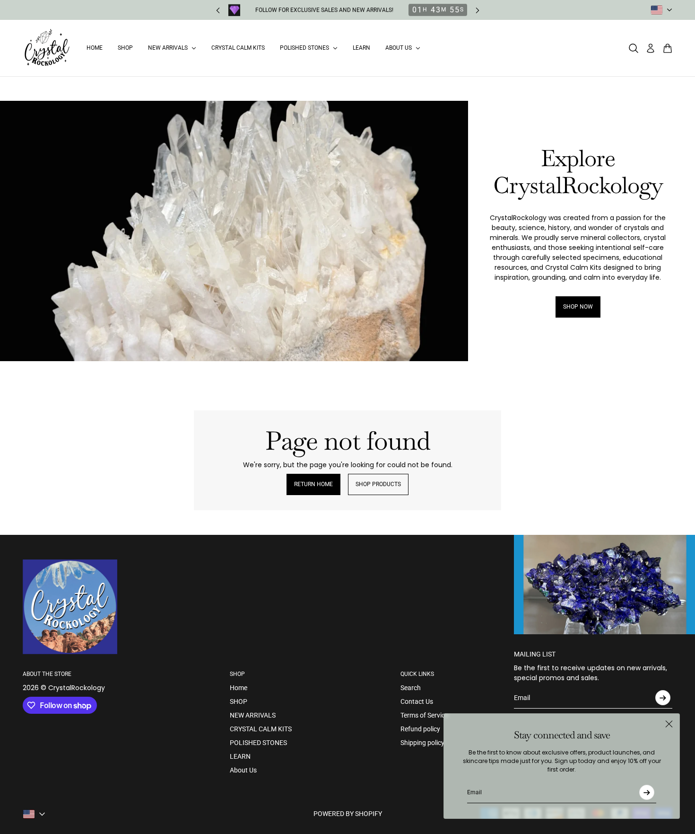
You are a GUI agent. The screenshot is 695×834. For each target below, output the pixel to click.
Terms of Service (424, 715)
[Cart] (667, 48)
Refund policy (420, 729)
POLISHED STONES (258, 742)
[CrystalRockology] (47, 48)
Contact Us (416, 701)
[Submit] (646, 792)
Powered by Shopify (347, 813)
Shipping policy (422, 742)
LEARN (240, 756)
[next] (477, 10)
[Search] (633, 48)
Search (410, 688)
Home (238, 688)
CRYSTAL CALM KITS (261, 729)
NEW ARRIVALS (253, 715)
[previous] (218, 10)
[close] (669, 724)
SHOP (238, 701)
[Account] (650, 48)
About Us (243, 770)
